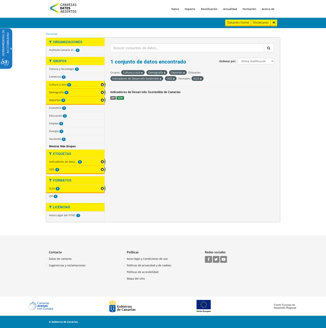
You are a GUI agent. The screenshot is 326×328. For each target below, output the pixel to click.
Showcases (261, 22)
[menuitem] (175, 9)
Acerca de (268, 9)
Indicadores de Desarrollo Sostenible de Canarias (145, 92)
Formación (249, 9)
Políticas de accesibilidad (142, 272)
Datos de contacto (60, 259)
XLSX (120, 98)
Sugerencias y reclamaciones (67, 265)
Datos (175, 9)
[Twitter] (216, 259)
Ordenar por (227, 61)
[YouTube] (223, 259)
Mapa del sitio (136, 278)
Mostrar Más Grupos (62, 146)
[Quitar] (142, 72)
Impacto (190, 9)
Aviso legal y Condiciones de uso (147, 259)
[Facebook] (208, 259)
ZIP (113, 98)
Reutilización (209, 9)
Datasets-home (238, 22)
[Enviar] (269, 48)
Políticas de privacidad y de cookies (149, 265)
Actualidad (230, 9)
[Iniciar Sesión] (274, 22)
